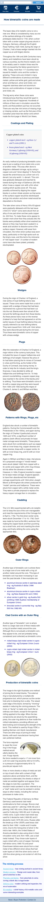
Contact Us (32, 900)
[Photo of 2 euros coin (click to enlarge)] (30, 675)
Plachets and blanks (11, 878)
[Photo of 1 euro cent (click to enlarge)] (14, 264)
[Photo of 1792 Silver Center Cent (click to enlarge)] (22, 553)
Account (27, 11)
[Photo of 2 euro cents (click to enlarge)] (29, 264)
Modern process (9, 872)
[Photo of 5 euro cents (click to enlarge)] (22, 283)
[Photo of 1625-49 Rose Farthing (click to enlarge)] (22, 410)
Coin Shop (5, 11)
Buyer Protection (20, 900)
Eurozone (16, 11)
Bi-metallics (7, 889)
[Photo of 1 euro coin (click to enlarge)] (12, 675)
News (10, 900)
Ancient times (8, 868)
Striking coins (8, 883)
